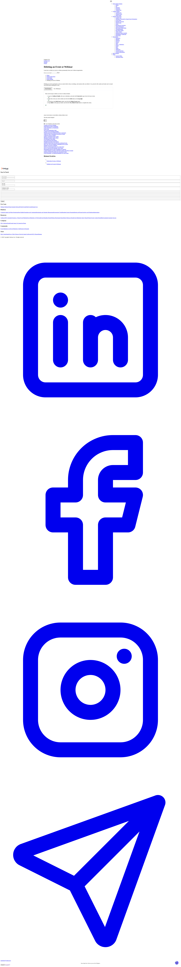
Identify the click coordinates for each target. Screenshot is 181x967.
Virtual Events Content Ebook (94, 217)
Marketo (117, 39)
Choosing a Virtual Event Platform (19, 217)
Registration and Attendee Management (45, 212)
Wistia (117, 48)
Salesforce (118, 38)
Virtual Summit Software (14, 207)
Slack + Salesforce (120, 44)
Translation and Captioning (30, 212)
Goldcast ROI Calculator (6, 217)
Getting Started (116, 11)
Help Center (3, 234)
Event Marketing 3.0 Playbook (34, 217)
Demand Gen (35, 207)
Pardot (117, 45)
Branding (64, 212)
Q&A (114, 54)
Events (11, 223)
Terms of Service (19, 234)
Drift (117, 47)
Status (7, 234)
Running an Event (120, 21)
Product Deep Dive (117, 16)
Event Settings (50, 79)
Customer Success (112, 217)
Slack (117, 43)
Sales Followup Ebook (69, 217)
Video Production (14, 212)
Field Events (118, 15)
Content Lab (118, 10)
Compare (3, 212)
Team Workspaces (120, 26)
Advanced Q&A (119, 57)
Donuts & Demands (24, 228)
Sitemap (40, 234)
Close (2, 964)
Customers (105, 217)
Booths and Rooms (78, 212)
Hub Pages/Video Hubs (121, 28)
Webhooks (118, 49)
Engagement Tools (58, 212)
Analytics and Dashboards (88, 212)
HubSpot (118, 40)
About (8, 223)
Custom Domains (70, 212)
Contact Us (15, 223)
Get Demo (23, 223)
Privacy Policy (12, 234)
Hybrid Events (23, 207)
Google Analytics (119, 50)
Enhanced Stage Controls (121, 33)
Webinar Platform (4, 207)
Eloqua (117, 42)
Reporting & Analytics (121, 25)
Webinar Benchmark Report (57, 217)
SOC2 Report (35, 234)
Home (48, 75)
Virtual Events (119, 14)
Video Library (119, 31)
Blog (102, 217)
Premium (118, 7)
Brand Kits (118, 35)
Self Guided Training (117, 3)
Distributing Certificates (121, 34)
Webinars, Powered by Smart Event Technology (126, 19)
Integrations (115, 36)
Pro (116, 6)
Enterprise (118, 8)
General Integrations (120, 52)
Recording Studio (120, 30)
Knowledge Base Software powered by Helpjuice (90, 963)
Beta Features (116, 53)
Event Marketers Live (5, 228)
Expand (7, 964)
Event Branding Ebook (46, 217)
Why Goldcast (4, 223)
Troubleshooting (119, 29)
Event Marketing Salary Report (81, 217)
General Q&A (119, 56)
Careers (19, 223)
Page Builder (21, 212)
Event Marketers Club (15, 228)
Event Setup (118, 20)
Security (30, 234)
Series (117, 24)
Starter (117, 5)
